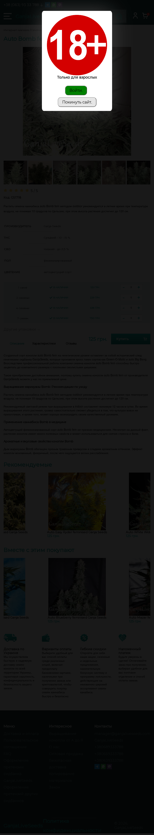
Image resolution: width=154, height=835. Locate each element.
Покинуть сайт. (77, 102)
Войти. (76, 90)
